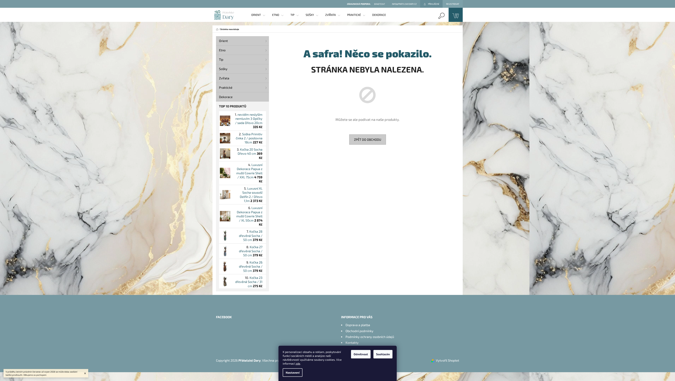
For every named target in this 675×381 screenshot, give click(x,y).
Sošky (223, 69)
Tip (221, 59)
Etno (222, 50)
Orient (223, 41)
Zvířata (224, 78)
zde (298, 363)
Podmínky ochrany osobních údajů (370, 337)
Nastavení (292, 372)
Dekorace (226, 97)
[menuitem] (258, 15)
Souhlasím (383, 354)
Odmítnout (361, 354)
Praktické (225, 87)
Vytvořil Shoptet (447, 360)
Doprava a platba (358, 325)
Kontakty (352, 342)
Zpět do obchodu (367, 139)
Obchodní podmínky (359, 331)
